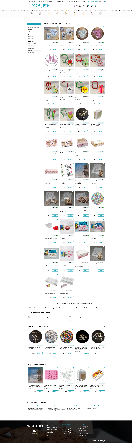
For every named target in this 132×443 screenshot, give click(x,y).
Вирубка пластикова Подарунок (95, 98)
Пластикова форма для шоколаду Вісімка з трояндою (97, 264)
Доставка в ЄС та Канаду (94, 1)
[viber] (70, 431)
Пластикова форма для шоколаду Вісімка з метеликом (96, 182)
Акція (29, 31)
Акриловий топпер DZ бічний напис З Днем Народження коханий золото (81, 348)
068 (65, 427)
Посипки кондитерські (52, 434)
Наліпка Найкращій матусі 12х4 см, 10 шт (66, 181)
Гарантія (83, 1)
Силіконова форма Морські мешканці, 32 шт (50, 386)
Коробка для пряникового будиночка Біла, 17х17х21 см (81, 386)
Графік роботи (60, 1)
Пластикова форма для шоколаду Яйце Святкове (34, 386)
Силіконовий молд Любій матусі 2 (50, 264)
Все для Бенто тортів (31, 32)
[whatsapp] (70, 426)
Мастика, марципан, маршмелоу (52, 431)
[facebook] (34, 431)
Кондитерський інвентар (53, 427)
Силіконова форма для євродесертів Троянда (50, 292)
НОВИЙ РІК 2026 (31, 48)
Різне (32, 19)
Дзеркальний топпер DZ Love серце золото (35, 348)
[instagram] (36, 431)
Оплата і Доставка (74, 1)
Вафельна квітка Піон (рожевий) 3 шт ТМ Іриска (96, 44)
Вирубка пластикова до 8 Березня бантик (96, 71)
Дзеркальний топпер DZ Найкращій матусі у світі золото (80, 126)
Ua (104, 1)
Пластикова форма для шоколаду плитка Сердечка (81, 209)
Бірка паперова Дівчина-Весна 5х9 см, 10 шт (51, 44)
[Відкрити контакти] (84, 6)
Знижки (87, 1)
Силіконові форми (51, 435)
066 (65, 433)
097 (81, 432)
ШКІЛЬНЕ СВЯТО (31, 25)
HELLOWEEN (30, 45)
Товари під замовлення (32, 43)
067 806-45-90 (50, 1)
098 (65, 431)
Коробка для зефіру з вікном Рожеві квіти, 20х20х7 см (81, 153)
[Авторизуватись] (99, 6)
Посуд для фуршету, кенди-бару (33, 34)
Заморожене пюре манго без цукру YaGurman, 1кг (96, 386)
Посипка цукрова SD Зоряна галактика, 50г (50, 348)
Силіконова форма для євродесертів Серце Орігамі (51, 237)
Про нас (68, 1)
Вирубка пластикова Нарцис (81, 97)
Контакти (79, 1)
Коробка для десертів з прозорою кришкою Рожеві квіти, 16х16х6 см (81, 265)
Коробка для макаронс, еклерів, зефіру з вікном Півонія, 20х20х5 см (96, 154)
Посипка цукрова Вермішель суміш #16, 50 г (66, 348)
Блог (100, 1)
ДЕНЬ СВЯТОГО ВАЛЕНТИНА (33, 46)
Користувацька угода (64, 440)
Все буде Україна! (31, 38)
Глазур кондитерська (52, 425)
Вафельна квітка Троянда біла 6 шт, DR (66, 386)
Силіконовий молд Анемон (66, 236)
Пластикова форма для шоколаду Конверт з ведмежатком (65, 210)
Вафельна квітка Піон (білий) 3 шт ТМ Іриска (81, 44)
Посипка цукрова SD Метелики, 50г (95, 209)
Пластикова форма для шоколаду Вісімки (50, 209)
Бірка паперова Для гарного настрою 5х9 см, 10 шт (66, 44)
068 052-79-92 (32, 1)
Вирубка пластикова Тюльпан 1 (51, 125)
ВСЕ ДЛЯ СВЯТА (31, 36)
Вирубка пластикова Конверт (66, 97)
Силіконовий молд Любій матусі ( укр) (96, 237)
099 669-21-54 (41, 1)
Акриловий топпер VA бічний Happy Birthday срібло (97, 348)
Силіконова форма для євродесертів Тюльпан (65, 292)
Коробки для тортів (52, 429)
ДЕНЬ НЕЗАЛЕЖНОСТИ (32, 39)
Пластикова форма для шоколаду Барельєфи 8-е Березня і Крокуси (81, 182)
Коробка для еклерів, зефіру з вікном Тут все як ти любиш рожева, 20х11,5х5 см (51, 154)
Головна (28, 19)
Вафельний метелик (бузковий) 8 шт (49, 71)
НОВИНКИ (30, 29)
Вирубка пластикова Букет (66, 70)
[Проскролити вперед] (104, 326)
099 (65, 429)
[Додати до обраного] (57, 27)
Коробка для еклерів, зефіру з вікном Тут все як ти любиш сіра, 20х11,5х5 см (67, 154)
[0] (87, 6)
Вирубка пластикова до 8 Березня (80, 71)
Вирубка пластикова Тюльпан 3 (66, 125)
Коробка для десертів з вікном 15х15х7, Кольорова (97, 125)
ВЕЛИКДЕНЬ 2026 (31, 52)
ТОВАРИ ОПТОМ (31, 41)
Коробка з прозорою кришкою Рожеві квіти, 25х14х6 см (50, 182)
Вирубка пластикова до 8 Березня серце (50, 98)
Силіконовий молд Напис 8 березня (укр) (66, 264)
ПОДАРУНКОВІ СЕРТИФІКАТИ (33, 27)
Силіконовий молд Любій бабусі (81, 237)
